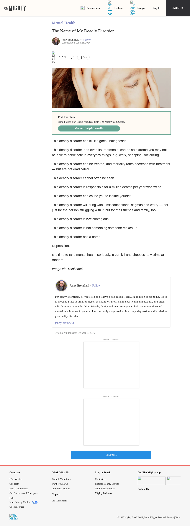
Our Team (14, 483)
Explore (118, 8)
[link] (15, 8)
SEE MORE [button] (111, 455)
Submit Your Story (61, 479)
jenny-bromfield (64, 322)
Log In (156, 8)
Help (11, 498)
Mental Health (63, 23)
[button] (87, 39)
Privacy (170, 517)
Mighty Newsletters (105, 488)
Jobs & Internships (18, 488)
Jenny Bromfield (71, 39)
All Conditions (59, 500)
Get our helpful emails (89, 128)
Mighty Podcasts (103, 493)
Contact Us (100, 479)
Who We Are (15, 479)
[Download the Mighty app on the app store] (152, 481)
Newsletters (93, 8)
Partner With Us (60, 483)
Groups (141, 8)
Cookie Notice (16, 506)
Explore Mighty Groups (107, 483)
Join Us (178, 8)
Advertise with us (61, 488)
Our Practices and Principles (23, 493)
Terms (178, 517)
